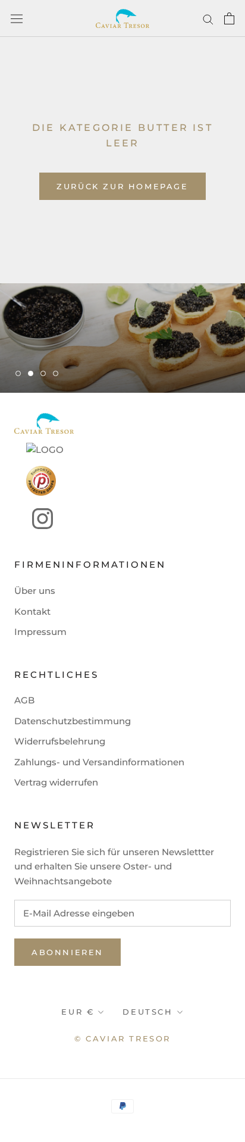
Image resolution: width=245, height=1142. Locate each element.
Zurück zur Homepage (122, 186)
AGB (24, 700)
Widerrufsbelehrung (59, 741)
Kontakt (32, 611)
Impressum (40, 631)
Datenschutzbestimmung (72, 721)
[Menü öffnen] (17, 19)
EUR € (77, 1011)
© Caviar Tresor (122, 1038)
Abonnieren (67, 952)
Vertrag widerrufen (56, 782)
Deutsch (147, 1011)
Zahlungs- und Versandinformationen (99, 762)
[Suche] (208, 18)
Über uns (34, 590)
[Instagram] (33, 518)
